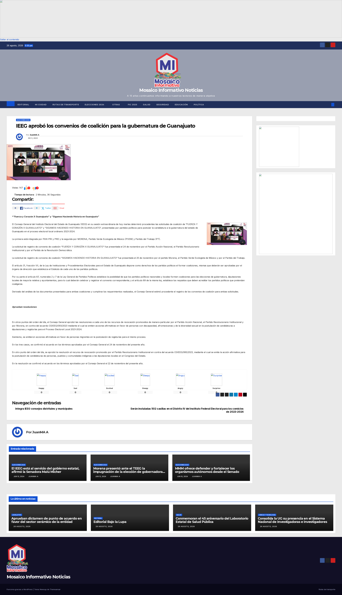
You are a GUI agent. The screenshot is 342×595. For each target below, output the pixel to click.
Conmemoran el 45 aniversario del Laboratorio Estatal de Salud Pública (212, 520)
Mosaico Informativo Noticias (171, 90)
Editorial (23, 104)
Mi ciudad (41, 104)
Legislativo (16, 515)
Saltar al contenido (9, 39)
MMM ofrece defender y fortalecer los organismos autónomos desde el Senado (207, 470)
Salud (146, 104)
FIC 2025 (132, 104)
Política (199, 104)
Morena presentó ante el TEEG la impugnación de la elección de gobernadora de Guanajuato (128, 471)
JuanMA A (34, 135)
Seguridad (162, 104)
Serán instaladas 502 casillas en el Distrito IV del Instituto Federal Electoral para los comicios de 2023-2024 (187, 410)
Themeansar (55, 589)
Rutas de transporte (66, 104)
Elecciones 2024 (95, 104)
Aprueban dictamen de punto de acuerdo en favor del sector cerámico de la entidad (46, 520)
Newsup (43, 589)
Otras (116, 104)
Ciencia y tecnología (267, 515)
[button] (171, 18)
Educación (181, 104)
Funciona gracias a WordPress (20, 589)
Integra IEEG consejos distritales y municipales (44, 408)
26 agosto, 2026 (21, 526)
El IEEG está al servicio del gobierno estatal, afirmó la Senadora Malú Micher (45, 470)
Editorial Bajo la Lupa (110, 522)
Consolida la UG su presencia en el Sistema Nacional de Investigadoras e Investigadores (292, 520)
